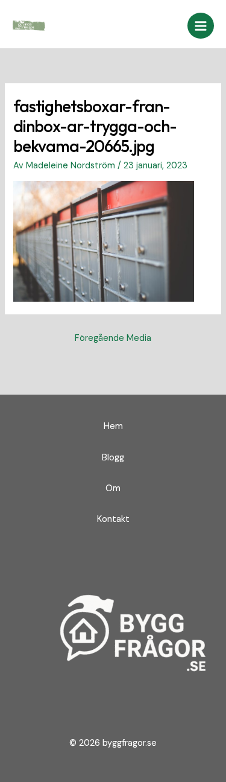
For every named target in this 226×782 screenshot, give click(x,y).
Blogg (113, 457)
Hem (113, 426)
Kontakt (113, 519)
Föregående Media (113, 338)
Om (113, 488)
